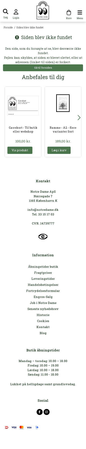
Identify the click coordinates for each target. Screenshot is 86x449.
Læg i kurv (59, 150)
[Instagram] (47, 412)
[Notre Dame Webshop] (43, 10)
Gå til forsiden (43, 67)
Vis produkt (20, 150)
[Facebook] (40, 412)
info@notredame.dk (43, 210)
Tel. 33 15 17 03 (43, 214)
